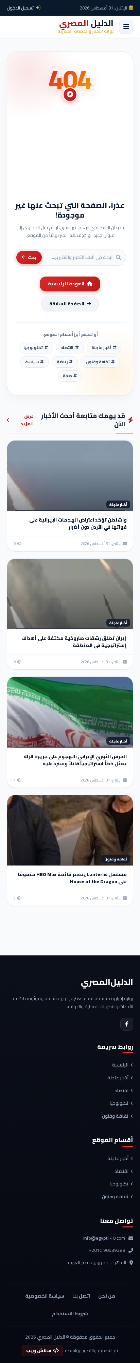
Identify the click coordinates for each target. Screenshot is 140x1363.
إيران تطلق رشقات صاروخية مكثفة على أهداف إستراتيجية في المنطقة (74, 642)
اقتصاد (121, 1091)
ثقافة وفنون (115, 1116)
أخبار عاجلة (117, 1078)
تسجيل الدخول (20, 8)
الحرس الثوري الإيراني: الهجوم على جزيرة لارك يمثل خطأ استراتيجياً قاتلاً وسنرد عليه (75, 760)
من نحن (106, 1295)
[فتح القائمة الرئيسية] (126, 27)
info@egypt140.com (104, 1238)
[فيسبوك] (126, 1024)
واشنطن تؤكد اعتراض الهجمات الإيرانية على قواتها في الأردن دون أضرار (78, 523)
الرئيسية (120, 1065)
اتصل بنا (81, 1295)
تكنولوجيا (118, 1103)
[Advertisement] (70, 154)
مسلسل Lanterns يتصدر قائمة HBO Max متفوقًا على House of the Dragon (72, 878)
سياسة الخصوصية (44, 1295)
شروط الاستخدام (70, 1313)
